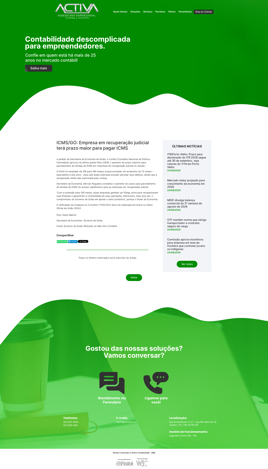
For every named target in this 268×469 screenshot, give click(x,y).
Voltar (134, 277)
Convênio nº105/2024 (99, 204)
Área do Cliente (203, 11)
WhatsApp (63, 242)
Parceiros (160, 11)
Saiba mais (38, 68)
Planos (172, 11)
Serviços (147, 11)
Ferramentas (185, 11)
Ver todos (187, 264)
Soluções (135, 11)
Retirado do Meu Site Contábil (100, 226)
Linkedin (73, 242)
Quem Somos (120, 11)
